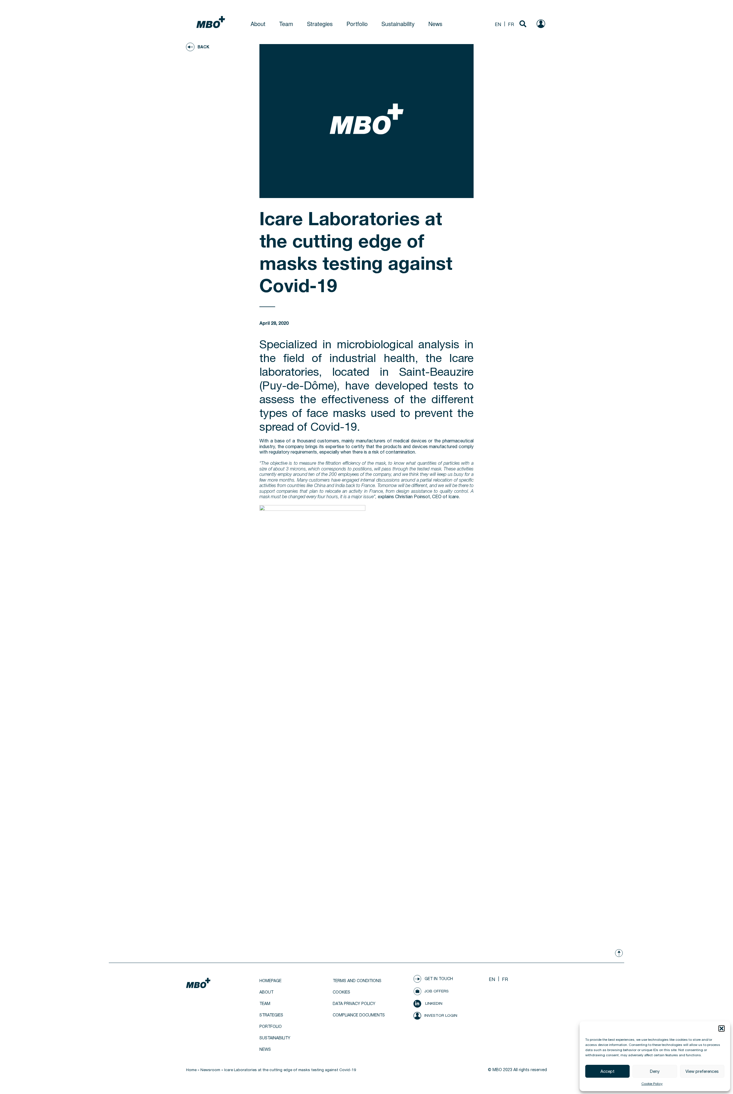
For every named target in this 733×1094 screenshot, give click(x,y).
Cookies (341, 992)
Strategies (320, 23)
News (435, 23)
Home (191, 1069)
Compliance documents (359, 1015)
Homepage (270, 980)
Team (286, 23)
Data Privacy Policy (354, 1003)
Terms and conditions (357, 980)
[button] (721, 1028)
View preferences (702, 1071)
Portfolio (357, 23)
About (258, 23)
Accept (607, 1071)
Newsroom (210, 1069)
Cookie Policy (652, 1084)
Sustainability (398, 23)
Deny (655, 1071)
